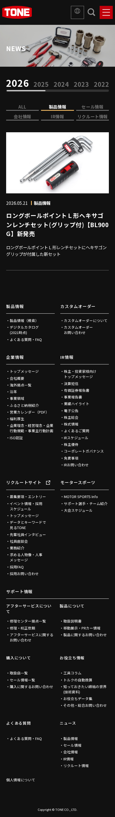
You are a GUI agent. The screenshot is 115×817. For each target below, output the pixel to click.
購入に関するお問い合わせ (31, 686)
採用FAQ (17, 567)
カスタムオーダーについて (85, 320)
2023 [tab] (81, 84)
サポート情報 (19, 591)
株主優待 (71, 444)
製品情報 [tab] (57, 107)
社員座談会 (19, 541)
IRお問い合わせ (76, 464)
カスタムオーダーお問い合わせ (78, 330)
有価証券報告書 (76, 390)
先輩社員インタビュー (28, 534)
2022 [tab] (101, 84)
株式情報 (71, 424)
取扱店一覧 (19, 673)
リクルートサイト (24, 482)
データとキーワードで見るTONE (28, 525)
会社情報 (22, 116)
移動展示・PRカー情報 (81, 628)
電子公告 (71, 410)
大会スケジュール (78, 510)
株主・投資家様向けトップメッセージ (80, 374)
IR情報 (57, 116)
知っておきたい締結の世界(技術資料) (85, 689)
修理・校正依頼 (22, 628)
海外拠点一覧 (21, 385)
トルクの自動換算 (77, 680)
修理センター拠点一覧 (28, 621)
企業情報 (15, 357)
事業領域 (17, 398)
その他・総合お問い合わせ (85, 705)
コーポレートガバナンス (84, 451)
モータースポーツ (77, 482)
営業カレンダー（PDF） (29, 412)
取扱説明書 (72, 621)
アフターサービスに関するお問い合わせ (31, 637)
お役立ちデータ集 (77, 698)
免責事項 (71, 458)
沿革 (13, 391)
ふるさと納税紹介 (24, 405)
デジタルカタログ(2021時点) (24, 330)
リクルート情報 (92, 116)
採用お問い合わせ (24, 573)
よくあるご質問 (76, 430)
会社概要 (17, 378)
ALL (22, 107)
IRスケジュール (76, 437)
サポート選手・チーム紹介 (85, 503)
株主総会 (71, 417)
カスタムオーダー (78, 306)
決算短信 (71, 383)
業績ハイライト (76, 403)
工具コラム (72, 673)
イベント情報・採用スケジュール (26, 506)
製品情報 (15, 306)
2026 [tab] (17, 83)
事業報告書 (73, 397)
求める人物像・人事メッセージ (26, 557)
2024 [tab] (61, 84)
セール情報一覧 (22, 680)
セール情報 (92, 107)
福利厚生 (17, 418)
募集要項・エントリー (28, 496)
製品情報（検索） (24, 320)
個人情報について (20, 779)
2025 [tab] (41, 84)
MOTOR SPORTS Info (81, 496)
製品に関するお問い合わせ (85, 634)
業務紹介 (17, 548)
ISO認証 (16, 437)
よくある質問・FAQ (26, 339)
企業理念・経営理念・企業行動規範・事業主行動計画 (31, 428)
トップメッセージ (24, 371)
